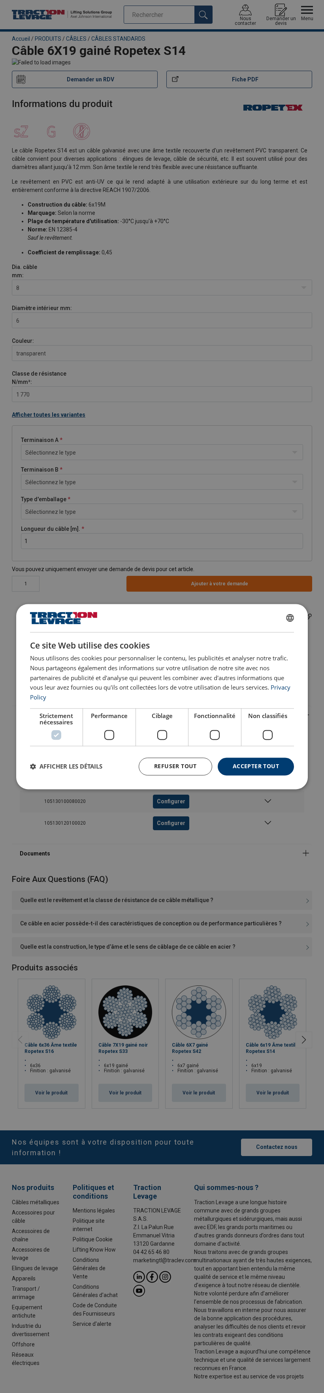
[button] (66, 766)
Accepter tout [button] (256, 766)
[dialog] (162, 696)
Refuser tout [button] (175, 766)
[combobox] (290, 618)
